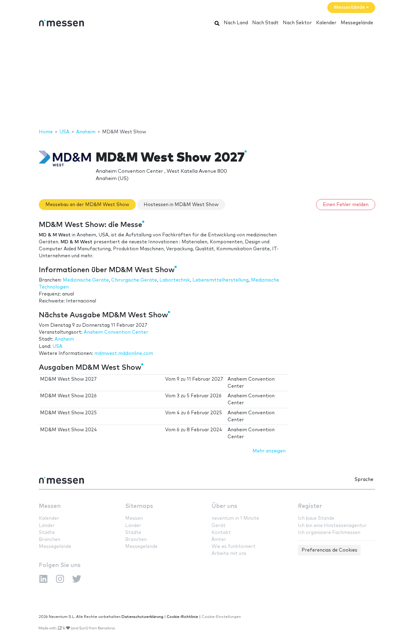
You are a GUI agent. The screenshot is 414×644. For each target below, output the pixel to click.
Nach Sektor (297, 23)
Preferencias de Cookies (329, 550)
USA (57, 346)
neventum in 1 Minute (235, 518)
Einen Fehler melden (346, 204)
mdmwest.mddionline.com (123, 353)
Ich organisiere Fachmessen (329, 532)
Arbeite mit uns (229, 553)
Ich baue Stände (316, 518)
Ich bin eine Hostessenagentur (332, 525)
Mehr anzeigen (268, 451)
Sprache (364, 479)
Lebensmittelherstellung (220, 280)
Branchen (49, 539)
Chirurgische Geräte (134, 280)
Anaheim (64, 339)
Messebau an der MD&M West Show (87, 204)
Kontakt (221, 532)
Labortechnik (174, 280)
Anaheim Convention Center (116, 332)
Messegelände (357, 23)
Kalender (326, 23)
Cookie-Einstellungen (221, 617)
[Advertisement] (207, 79)
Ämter (219, 539)
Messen (50, 506)
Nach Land (236, 23)
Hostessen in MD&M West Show (181, 204)
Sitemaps (139, 506)
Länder (47, 525)
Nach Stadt (265, 23)
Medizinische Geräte (86, 280)
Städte (47, 532)
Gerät (218, 525)
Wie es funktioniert (233, 546)
